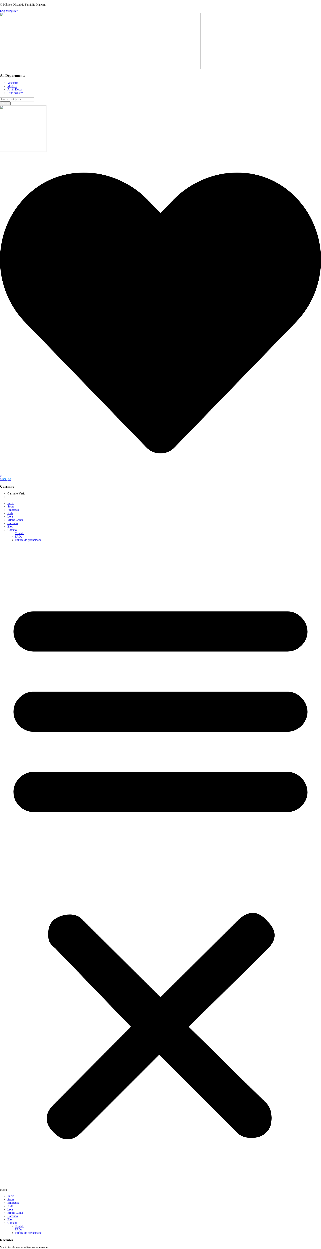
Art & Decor (14, 89)
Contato (12, 529)
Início (10, 503)
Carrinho (12, 523)
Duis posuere (15, 92)
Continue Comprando (20, 496)
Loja (10, 516)
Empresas (13, 509)
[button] (5, 479)
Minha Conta (15, 519)
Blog (10, 526)
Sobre (10, 506)
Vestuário (12, 82)
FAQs (18, 536)
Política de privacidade (28, 539)
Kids (10, 513)
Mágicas (12, 86)
